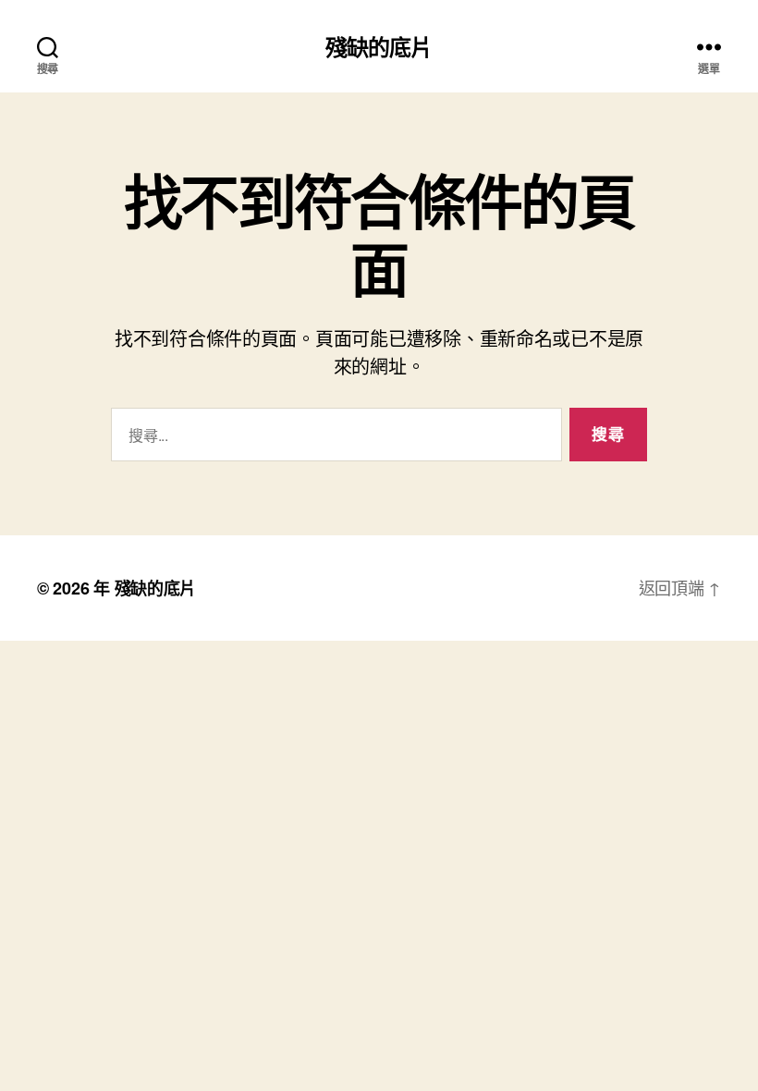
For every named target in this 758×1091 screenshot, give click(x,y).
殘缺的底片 (378, 46)
